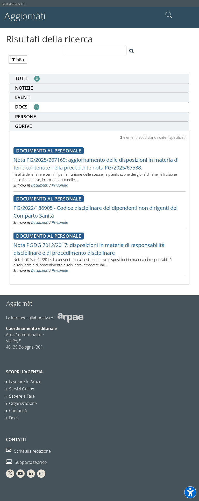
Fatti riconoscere (14, 4)
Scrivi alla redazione (32, 451)
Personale (60, 185)
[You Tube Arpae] (20, 473)
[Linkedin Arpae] (31, 473)
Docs (13, 418)
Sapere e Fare (22, 396)
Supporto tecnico (30, 462)
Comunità (18, 410)
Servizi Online (21, 389)
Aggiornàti (25, 16)
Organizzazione (23, 403)
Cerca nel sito (168, 15)
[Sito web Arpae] (70, 318)
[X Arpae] (10, 473)
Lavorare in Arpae (25, 381)
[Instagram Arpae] (41, 473)
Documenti (39, 185)
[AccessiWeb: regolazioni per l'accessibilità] (190, 492)
